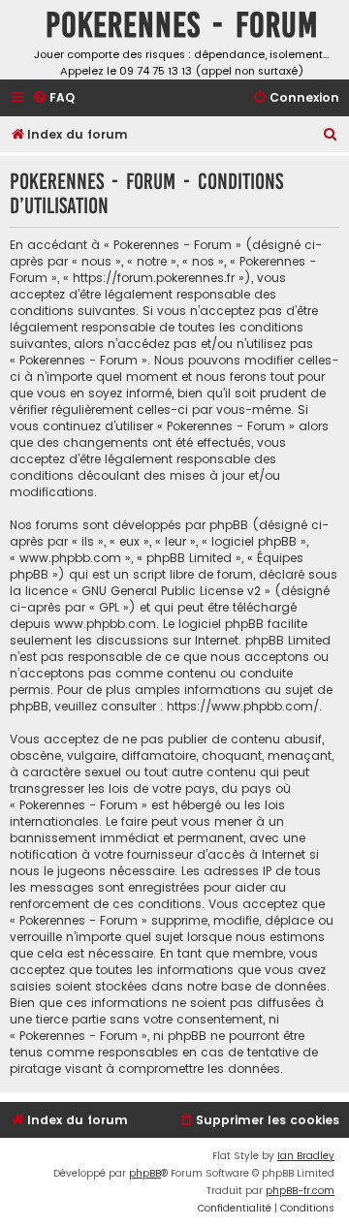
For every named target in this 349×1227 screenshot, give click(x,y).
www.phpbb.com (105, 623)
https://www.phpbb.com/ (243, 706)
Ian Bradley (305, 1155)
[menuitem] (53, 98)
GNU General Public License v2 (171, 590)
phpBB (145, 1173)
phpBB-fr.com (300, 1190)
